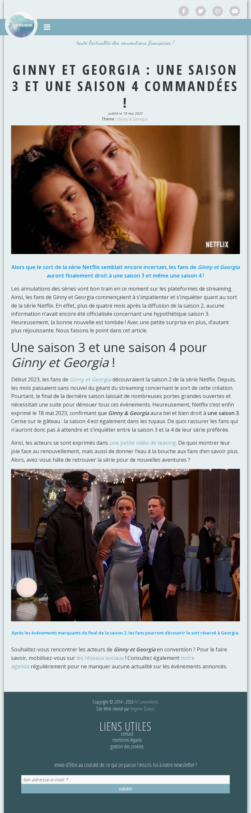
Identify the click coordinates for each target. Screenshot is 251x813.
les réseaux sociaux (100, 658)
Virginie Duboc (142, 708)
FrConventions (146, 701)
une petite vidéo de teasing (142, 442)
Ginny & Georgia (132, 119)
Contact (127, 733)
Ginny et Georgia (90, 379)
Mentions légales (127, 739)
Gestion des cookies (126, 746)
